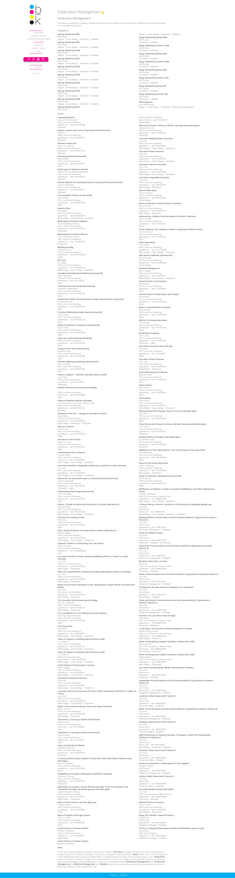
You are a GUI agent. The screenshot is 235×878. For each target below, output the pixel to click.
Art (39, 51)
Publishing (38, 42)
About (38, 67)
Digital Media (38, 48)
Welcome (38, 33)
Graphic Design (38, 36)
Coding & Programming (39, 39)
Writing (39, 45)
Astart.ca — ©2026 (118, 875)
